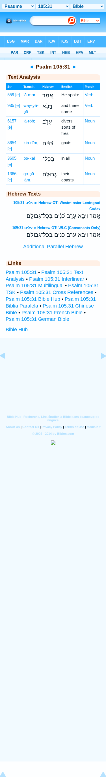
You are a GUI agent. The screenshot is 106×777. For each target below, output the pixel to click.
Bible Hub (17, 329)
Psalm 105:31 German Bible (37, 319)
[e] (17, 94)
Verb (89, 94)
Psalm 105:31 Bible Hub (33, 299)
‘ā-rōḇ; (29, 120)
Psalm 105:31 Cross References (56, 292)
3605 (11, 158)
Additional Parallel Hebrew (53, 246)
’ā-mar (29, 94)
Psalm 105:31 (21, 272)
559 (10, 94)
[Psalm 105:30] (7, 368)
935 (10, 105)
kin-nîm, (30, 142)
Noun (90, 120)
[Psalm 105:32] (99, 368)
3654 (11, 142)
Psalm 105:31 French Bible (52, 312)
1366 (11, 173)
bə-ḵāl (29, 158)
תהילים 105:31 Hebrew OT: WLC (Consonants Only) (56, 228)
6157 (11, 120)
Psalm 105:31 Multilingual (35, 285)
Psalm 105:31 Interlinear (56, 279)
